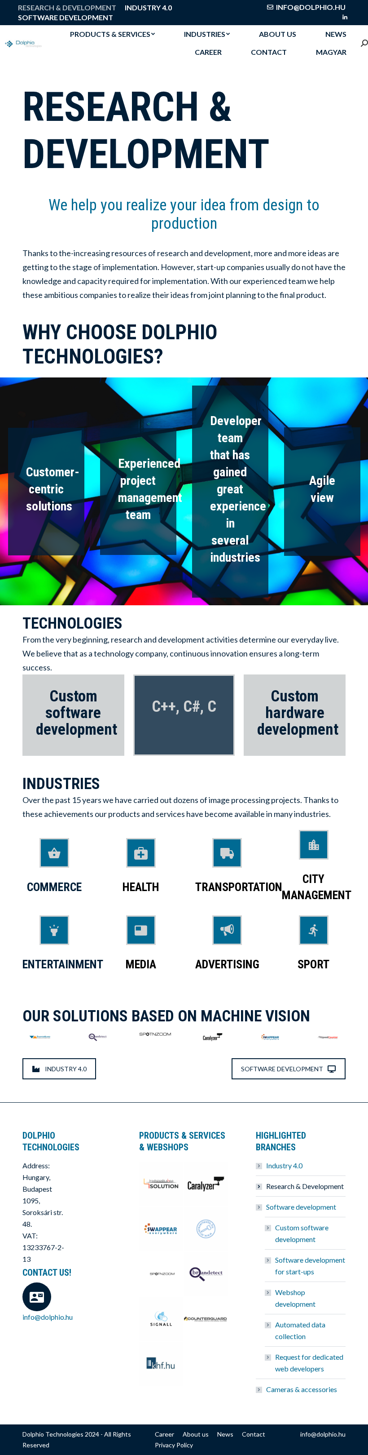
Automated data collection (300, 1330)
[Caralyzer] (206, 1184)
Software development (301, 1206)
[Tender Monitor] (161, 1364)
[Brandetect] (206, 1274)
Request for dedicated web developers (309, 1363)
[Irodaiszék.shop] (161, 1184)
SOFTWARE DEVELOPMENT (282, 1069)
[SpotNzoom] (161, 1274)
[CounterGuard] (206, 1319)
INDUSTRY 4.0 (66, 1069)
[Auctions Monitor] (206, 1229)
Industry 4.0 (284, 1165)
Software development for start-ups (310, 1265)
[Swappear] (161, 1229)
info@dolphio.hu (311, 7)
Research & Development (305, 1186)
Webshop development (295, 1298)
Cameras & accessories (301, 1389)
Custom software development (302, 1233)
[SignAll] (161, 1319)
